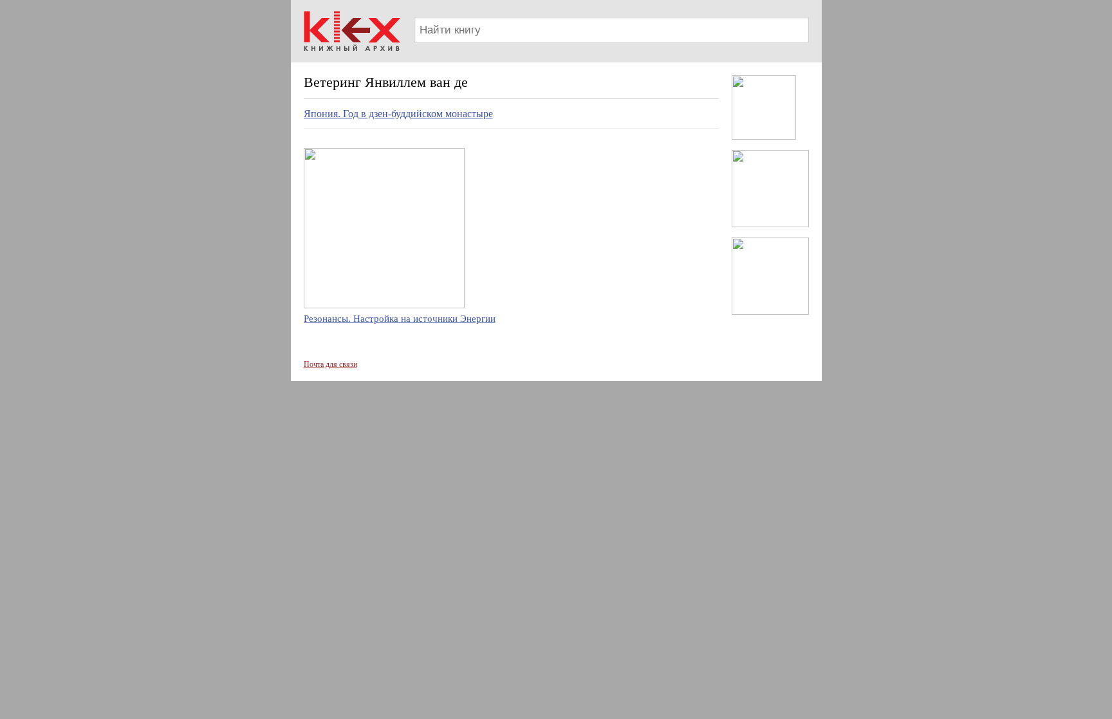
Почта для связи (330, 364)
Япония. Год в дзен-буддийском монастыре (398, 113)
